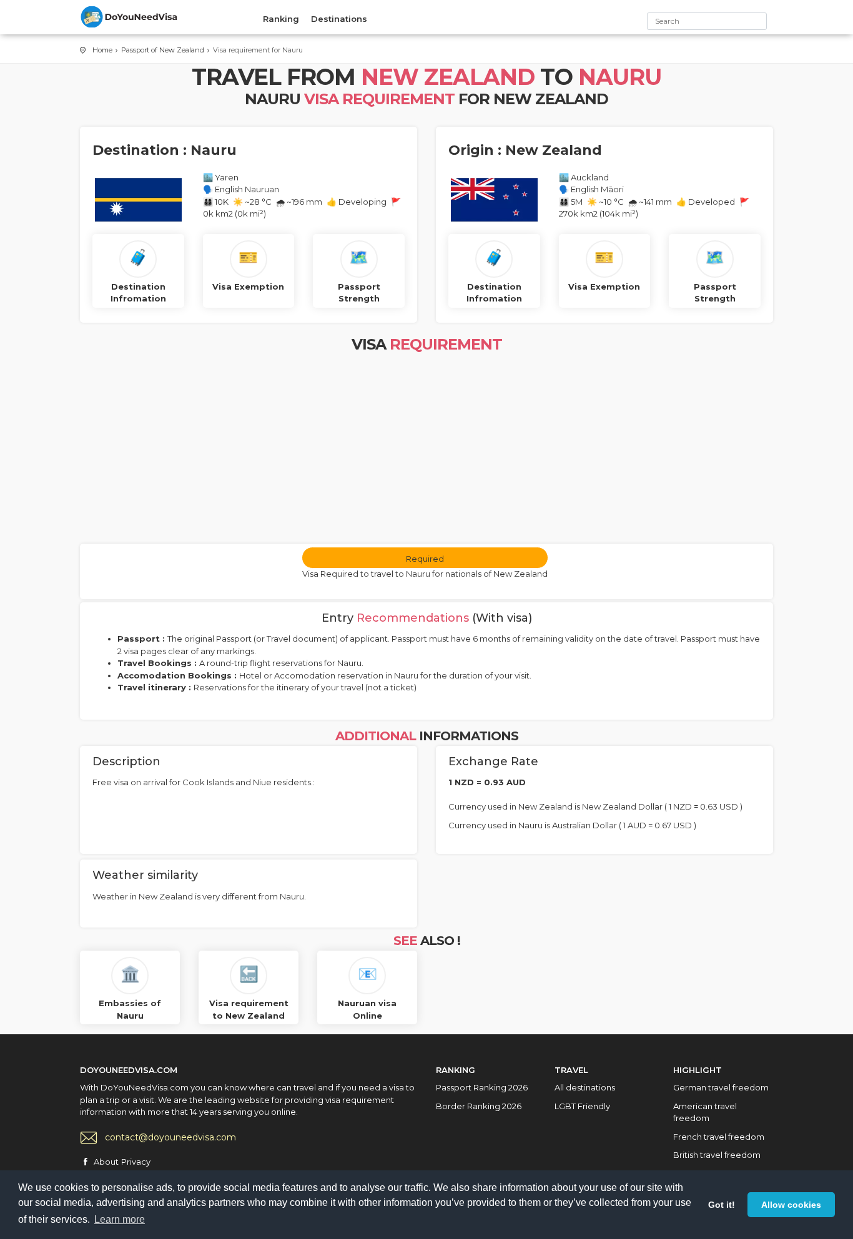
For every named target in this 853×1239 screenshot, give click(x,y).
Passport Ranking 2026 (482, 1087)
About (106, 1162)
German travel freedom (721, 1087)
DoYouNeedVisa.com (130, 16)
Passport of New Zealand (162, 50)
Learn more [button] (119, 1219)
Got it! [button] (721, 1205)
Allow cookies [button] (791, 1205)
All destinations (585, 1087)
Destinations (339, 19)
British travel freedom (717, 1155)
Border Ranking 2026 (478, 1106)
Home (102, 50)
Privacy (135, 1162)
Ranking (281, 19)
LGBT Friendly (582, 1106)
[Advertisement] (426, 450)
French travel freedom (718, 1137)
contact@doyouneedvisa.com (170, 1137)
